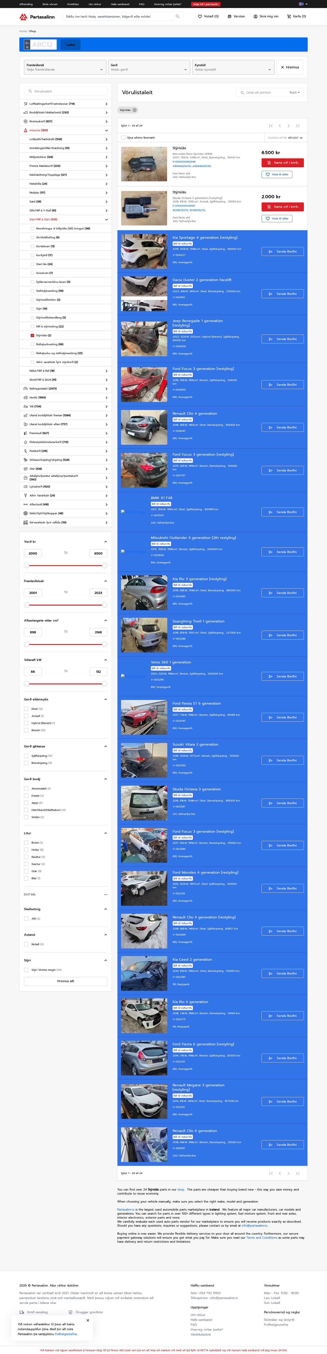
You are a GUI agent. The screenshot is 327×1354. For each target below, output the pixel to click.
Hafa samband (201, 1319)
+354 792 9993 (209, 1293)
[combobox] (61, 69)
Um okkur (198, 1315)
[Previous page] (279, 125)
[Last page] (297, 125)
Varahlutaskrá (201, 1334)
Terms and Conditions (262, 1238)
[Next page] (288, 125)
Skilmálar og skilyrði (279, 1319)
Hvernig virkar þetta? (207, 1329)
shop (181, 1189)
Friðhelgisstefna (276, 1324)
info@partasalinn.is (254, 1225)
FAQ (194, 1324)
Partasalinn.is (125, 1209)
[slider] (26, 565)
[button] (66, 541)
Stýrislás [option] (125, 110)
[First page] (270, 125)
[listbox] (212, 110)
